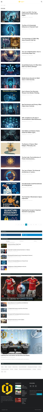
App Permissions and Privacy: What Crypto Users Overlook (31, 105)
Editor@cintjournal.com (11, 256)
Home (2, 5)
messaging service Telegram (32, 366)
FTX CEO (11, 369)
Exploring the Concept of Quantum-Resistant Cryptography (31, 210)
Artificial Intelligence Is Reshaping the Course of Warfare (24, 393)
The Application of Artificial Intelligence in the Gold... (17, 266)
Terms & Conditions (38, 409)
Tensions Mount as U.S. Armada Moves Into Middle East (18, 302)
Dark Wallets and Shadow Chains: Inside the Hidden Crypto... (31, 131)
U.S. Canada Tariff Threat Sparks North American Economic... (19, 314)
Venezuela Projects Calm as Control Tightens (16, 319)
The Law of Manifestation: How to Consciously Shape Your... (31, 52)
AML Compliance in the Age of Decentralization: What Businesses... (32, 118)
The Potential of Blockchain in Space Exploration (32, 197)
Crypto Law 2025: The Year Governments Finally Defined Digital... (30, 14)
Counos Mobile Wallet (22, 366)
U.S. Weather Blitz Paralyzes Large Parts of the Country (18, 308)
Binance (10, 366)
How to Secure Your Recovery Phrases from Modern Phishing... (31, 92)
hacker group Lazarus (5, 369)
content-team (24, 17)
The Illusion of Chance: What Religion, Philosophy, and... (29, 144)
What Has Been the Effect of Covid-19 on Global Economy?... (24, 401)
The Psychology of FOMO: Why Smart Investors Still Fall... (30, 39)
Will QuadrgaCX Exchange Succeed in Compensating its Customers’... (20, 255)
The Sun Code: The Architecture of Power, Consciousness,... (31, 158)
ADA (2, 371)
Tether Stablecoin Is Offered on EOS (24, 386)
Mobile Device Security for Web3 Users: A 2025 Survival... (31, 78)
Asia (5, 371)
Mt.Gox (40, 366)
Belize (2, 366)
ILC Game (34, 369)
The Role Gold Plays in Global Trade (14, 244)
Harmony (39, 369)
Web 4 (6, 366)
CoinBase (16, 369)
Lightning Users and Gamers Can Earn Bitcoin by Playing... (15, 355)
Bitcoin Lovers (15, 366)
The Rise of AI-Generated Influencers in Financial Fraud (30, 26)
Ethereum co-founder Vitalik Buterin (25, 369)
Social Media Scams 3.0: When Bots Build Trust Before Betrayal (31, 65)
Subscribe (39, 394)
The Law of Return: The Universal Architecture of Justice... (31, 171)
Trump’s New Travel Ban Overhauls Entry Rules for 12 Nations (19, 249)
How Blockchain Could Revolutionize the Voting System (32, 184)
